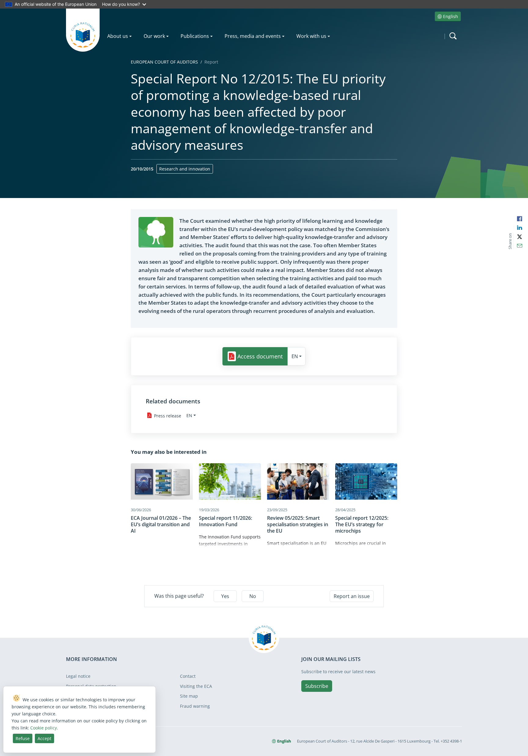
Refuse (23, 738)
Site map (189, 696)
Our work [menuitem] (154, 36)
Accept (44, 738)
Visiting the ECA (196, 686)
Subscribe (316, 686)
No (252, 596)
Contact (188, 676)
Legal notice (78, 676)
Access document (260, 356)
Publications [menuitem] (195, 36)
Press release (167, 415)
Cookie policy (43, 728)
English (450, 16)
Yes (225, 596)
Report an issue (352, 596)
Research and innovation (184, 169)
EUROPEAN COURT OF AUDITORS (164, 62)
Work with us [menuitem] (311, 36)
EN (295, 356)
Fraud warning (195, 706)
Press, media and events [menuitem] (253, 36)
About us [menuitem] (117, 36)
